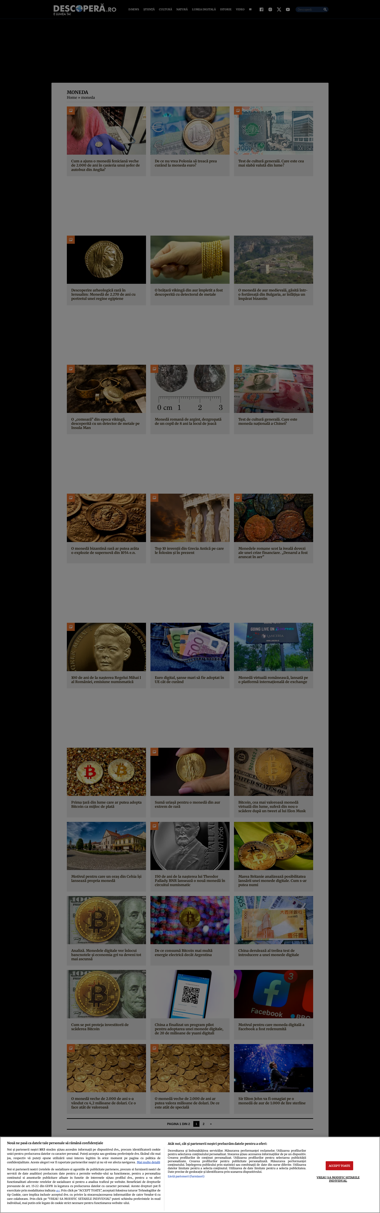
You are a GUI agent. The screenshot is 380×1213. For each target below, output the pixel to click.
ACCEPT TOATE (339, 1165)
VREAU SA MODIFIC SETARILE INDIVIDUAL (338, 1178)
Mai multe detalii (148, 1162)
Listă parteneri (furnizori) (186, 1176)
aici (58, 1190)
